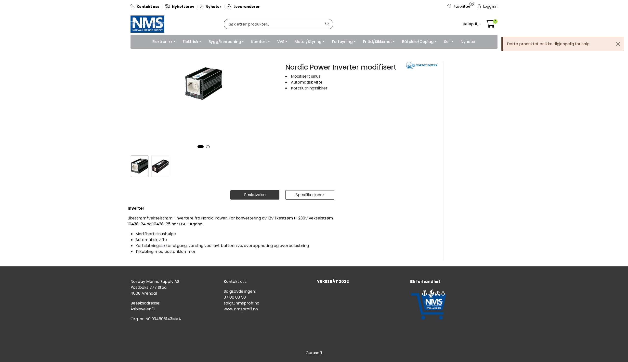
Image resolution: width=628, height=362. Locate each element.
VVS (280, 41)
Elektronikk (162, 41)
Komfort (259, 41)
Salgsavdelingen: (240, 291)
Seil (447, 41)
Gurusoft (314, 353)
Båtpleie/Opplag (418, 41)
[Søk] (327, 24)
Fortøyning (342, 41)
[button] (200, 146)
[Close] (618, 44)
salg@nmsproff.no (241, 303)
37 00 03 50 (235, 297)
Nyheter (468, 41)
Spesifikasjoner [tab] (310, 195)
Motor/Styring (308, 41)
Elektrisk (190, 41)
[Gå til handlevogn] (490, 25)
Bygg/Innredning (225, 41)
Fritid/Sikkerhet (377, 41)
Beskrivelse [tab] (255, 195)
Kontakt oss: (235, 281)
